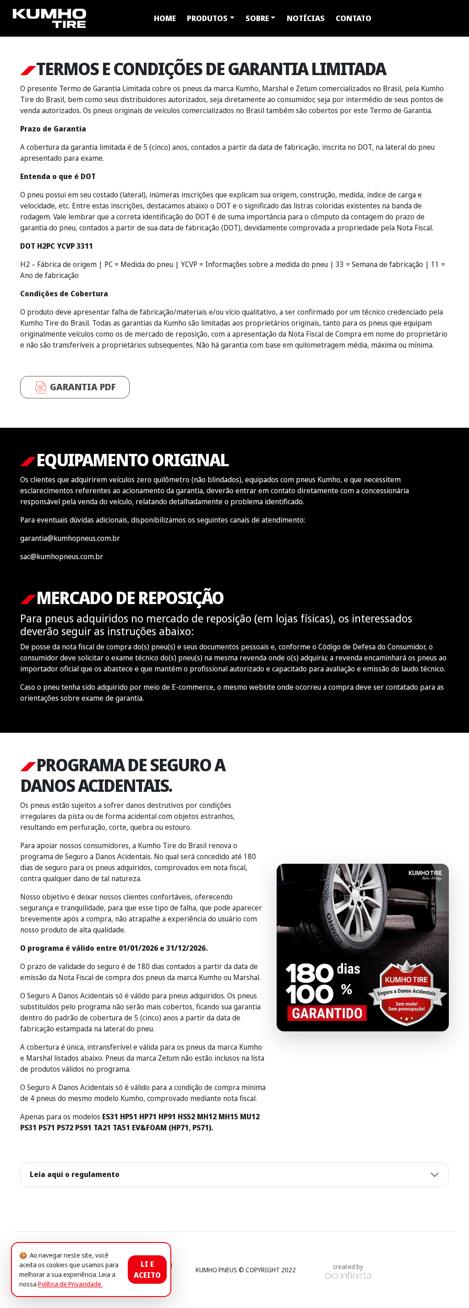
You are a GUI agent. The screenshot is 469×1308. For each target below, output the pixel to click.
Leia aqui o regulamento (75, 1174)
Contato (353, 18)
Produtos (207, 18)
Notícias (306, 18)
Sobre (257, 18)
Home (165, 18)
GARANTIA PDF (82, 387)
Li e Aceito (147, 1269)
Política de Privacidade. (70, 1284)
